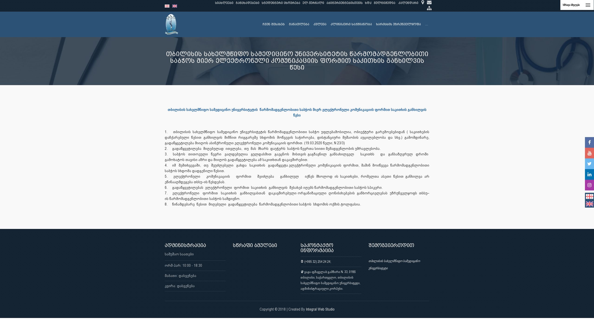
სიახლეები (224, 3)
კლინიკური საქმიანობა (351, 24)
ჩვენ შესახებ (274, 24)
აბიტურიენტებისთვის (344, 3)
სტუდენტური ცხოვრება (281, 3)
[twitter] (589, 164)
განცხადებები (247, 3)
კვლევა (319, 24)
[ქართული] (168, 5)
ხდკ (368, 3)
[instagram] (589, 185)
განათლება (299, 24)
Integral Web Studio (320, 309)
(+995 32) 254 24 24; (317, 261)
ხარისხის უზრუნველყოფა (398, 24)
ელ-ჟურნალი (313, 3)
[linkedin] (589, 174)
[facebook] (589, 142)
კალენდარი (408, 3)
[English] (175, 5)
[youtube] (589, 153)
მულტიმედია (384, 3)
